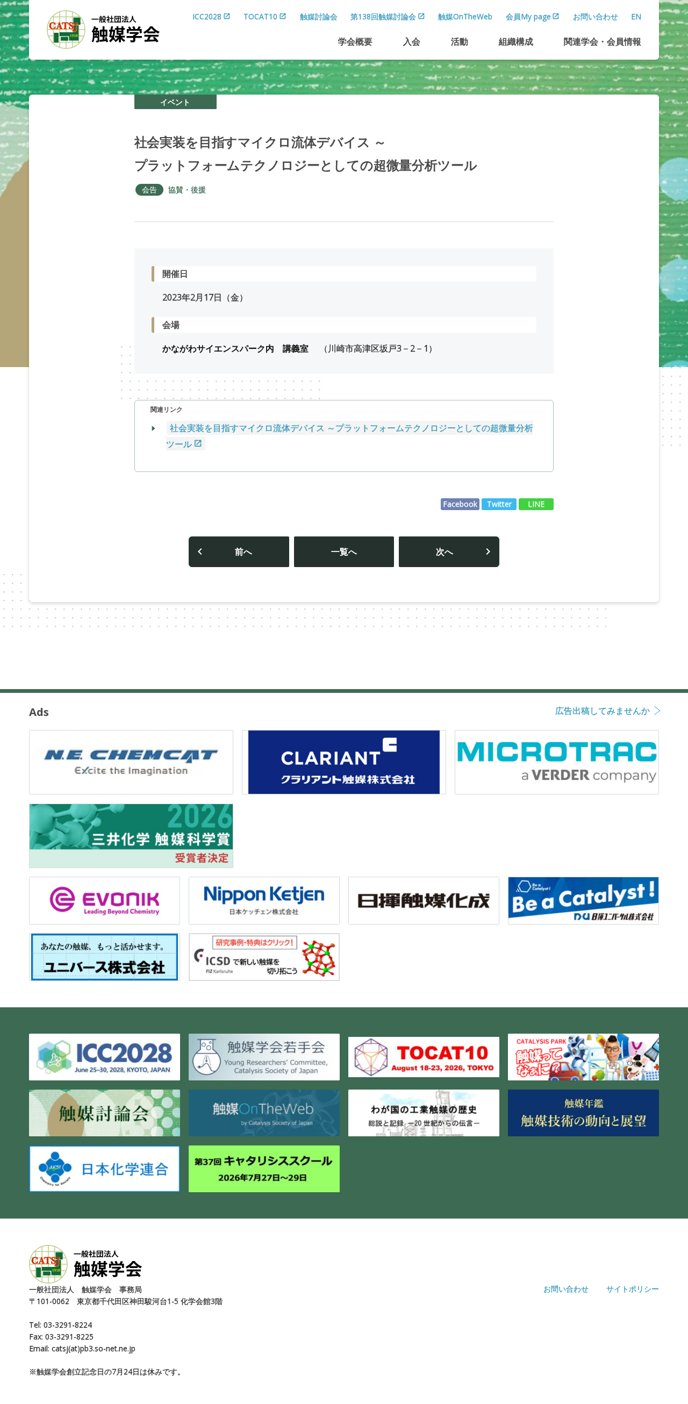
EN (636, 16)
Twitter (499, 504)
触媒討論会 (319, 16)
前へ (243, 551)
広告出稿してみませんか (602, 711)
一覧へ (344, 551)
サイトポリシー (632, 1289)
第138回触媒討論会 (383, 16)
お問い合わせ (595, 16)
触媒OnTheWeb (465, 16)
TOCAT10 (260, 16)
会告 (149, 189)
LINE (536, 504)
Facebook (460, 504)
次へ (444, 551)
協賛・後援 (187, 189)
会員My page (528, 16)
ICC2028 (206, 16)
